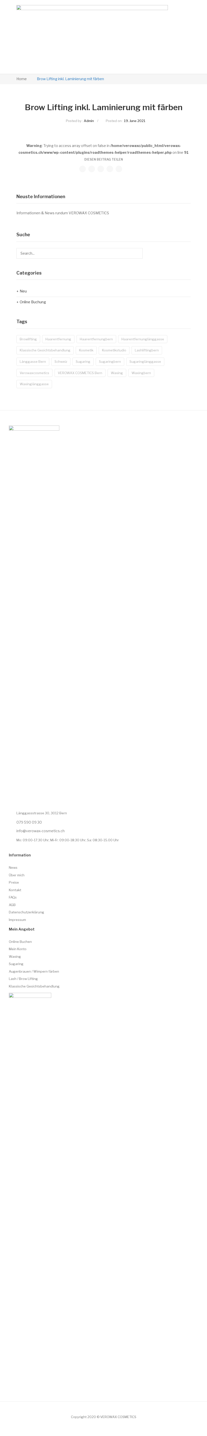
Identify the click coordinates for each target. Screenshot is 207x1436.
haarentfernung (58, 339)
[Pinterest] (100, 169)
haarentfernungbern (96, 339)
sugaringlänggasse (145, 362)
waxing (117, 373)
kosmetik (86, 350)
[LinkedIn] (119, 169)
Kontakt (15, 890)
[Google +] (110, 169)
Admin (89, 121)
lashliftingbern (147, 350)
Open (175, 37)
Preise (14, 882)
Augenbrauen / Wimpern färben (34, 971)
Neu (23, 291)
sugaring (83, 362)
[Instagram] (12, 1379)
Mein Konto (18, 949)
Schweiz (61, 362)
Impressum (17, 920)
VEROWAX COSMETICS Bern (80, 373)
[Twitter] (91, 169)
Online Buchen (20, 942)
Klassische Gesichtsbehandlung (45, 350)
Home (21, 79)
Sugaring (16, 964)
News (13, 867)
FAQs (13, 897)
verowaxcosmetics (34, 373)
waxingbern (141, 373)
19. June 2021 (134, 121)
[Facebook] (82, 169)
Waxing (15, 956)
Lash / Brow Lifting (23, 979)
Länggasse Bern (33, 362)
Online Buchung (33, 302)
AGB (12, 905)
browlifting (28, 339)
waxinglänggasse (34, 384)
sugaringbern (110, 362)
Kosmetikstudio (114, 350)
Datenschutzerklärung (26, 912)
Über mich (16, 875)
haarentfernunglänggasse (142, 339)
